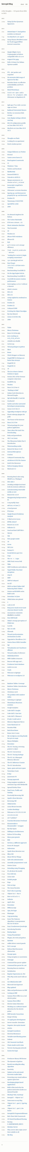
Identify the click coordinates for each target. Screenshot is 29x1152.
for (13, 59)
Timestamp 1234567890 (15, 201)
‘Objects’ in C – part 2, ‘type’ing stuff (17, 1104)
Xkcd (9, 349)
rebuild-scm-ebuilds (13, 341)
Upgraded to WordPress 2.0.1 (16, 639)
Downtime (10, 744)
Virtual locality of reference (16, 653)
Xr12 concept (11, 946)
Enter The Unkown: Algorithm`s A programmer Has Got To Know (16, 921)
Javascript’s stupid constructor (15, 186)
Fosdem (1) (11, 305)
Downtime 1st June (13, 596)
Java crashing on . (13, 337)
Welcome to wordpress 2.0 (15, 675)
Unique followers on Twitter (16, 152)
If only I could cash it (14, 719)
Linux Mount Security (14, 806)
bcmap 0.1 (10, 550)
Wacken (10, 385)
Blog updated (11, 987)
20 (8, 231)
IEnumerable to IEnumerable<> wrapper (15, 825)
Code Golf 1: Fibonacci (14, 716)
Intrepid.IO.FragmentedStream (17, 1113)
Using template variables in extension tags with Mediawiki (17, 783)
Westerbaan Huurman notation (14, 704)
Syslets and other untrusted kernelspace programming (16, 405)
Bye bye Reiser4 (12, 314)
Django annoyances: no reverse (15, 181)
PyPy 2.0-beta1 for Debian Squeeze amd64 (15, 63)
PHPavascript (11, 908)
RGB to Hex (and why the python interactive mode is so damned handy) (17, 1089)
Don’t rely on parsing (14, 891)
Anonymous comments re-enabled (14, 614)
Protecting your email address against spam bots (17, 1078)
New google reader (13, 539)
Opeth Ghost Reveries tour (15, 851)
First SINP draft (12, 618)
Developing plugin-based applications (15, 1083)
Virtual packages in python (16, 347)
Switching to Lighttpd (14, 700)
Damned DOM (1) (13, 174)
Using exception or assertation (17, 957)
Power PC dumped (13, 845)
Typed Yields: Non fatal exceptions (14, 571)
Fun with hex (11, 874)
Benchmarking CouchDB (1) (16, 276)
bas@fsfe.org (11, 382)
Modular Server (12, 1127)
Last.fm (9, 626)
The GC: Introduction (14, 765)
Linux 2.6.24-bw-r (14, 317)
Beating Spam (11, 932)
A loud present (12, 508)
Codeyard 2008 (12, 308)
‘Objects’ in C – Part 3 (14, 893)
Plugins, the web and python (16, 938)
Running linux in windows (16, 968)
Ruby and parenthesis (14, 435)
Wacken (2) (11, 234)
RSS (26, 4)
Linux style (11, 877)
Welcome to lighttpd (13, 673)
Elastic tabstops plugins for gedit (16, 416)
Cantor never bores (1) (14, 157)
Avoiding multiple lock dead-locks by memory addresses (16, 486)
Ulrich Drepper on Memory (16, 355)
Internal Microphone (14, 452)
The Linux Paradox (13, 888)
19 (8, 369)
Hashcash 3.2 (11, 469)
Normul (9, 155)
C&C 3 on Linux (12, 438)
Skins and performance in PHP (17, 990)
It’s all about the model (14, 871)
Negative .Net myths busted (16, 1025)
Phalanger (10, 913)
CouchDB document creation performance (16, 280)
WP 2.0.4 (10, 547)
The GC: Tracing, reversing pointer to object (15, 748)
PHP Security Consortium (15, 1014)
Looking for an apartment (15, 141)
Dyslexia (10, 940)
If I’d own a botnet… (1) (14, 222)
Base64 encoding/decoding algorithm (15, 1065)
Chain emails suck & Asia (15, 1045)
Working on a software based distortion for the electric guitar (16, 1009)
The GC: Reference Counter (16, 762)
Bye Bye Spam (12, 829)
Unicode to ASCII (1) (13, 177)
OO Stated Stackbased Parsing (17, 1119)
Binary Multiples (12, 741)
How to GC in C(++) (13, 896)
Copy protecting (12, 916)
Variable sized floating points (16, 1036)
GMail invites (11, 804)
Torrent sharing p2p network (16, 1048)
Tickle (9, 327)
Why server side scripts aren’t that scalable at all (17, 1131)
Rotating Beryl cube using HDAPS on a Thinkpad (15, 478)
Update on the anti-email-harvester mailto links (15, 1073)
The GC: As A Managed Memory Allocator (14, 759)
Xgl (8, 645)
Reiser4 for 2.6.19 (13, 495)
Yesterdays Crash (13, 771)
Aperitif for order (13, 204)
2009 (9, 207)
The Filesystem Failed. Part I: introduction (16, 442)
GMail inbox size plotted (15, 599)
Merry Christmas (12, 330)
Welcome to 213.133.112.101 (16, 812)
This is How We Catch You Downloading (15, 431)
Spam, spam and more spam (16, 768)
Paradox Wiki (11, 727)
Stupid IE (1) (11, 366)
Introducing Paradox (14, 929)
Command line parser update (16, 962)
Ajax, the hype (12, 910)
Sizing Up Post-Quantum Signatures (15, 23)
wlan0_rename (12, 289)
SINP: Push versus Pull (14, 561)
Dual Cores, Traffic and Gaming (14, 791)
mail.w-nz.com (12, 667)
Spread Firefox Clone (14, 787)
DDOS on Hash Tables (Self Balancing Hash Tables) (15, 587)
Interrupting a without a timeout (17, 285)
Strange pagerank (13, 779)
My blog (10, 1135)
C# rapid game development (16, 1020)
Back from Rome (12, 730)
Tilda (9, 564)
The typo (13, 558)
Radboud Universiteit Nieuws (16, 110)
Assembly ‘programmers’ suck (17, 862)
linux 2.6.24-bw (13, 333)
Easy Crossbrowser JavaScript (17, 926)
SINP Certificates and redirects (17, 567)
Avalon (9, 1028)
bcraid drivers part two (14, 553)
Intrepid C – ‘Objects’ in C (15, 1097)
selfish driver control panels (16, 943)
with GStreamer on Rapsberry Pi (17, 95)
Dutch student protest (14, 144)
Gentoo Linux (11, 865)
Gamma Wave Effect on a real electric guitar (17, 997)
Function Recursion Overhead (17, 821)
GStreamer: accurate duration (17, 190)
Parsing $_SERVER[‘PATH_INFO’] (15, 1123)
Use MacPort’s (15, 37)
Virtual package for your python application (15, 426)
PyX (8, 242)
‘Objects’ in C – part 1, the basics (15, 1109)
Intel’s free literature (14, 463)
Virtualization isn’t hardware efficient (16, 649)
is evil (11, 605)
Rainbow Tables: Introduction (17, 686)
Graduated (10, 401)
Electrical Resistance (14, 1034)
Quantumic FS (12, 777)
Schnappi (10, 960)
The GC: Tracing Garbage (15, 755)
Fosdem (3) (11, 198)
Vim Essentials (12, 228)
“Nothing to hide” (13, 390)
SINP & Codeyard (12, 580)
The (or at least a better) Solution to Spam (15, 373)
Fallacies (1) (11, 527)
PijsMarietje (11, 172)
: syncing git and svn (15, 260)
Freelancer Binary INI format (16, 1058)
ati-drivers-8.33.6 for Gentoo (16, 460)
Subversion (11, 848)
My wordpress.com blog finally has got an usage (17, 737)
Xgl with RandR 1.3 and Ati (16, 398)
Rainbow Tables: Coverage (15, 683)
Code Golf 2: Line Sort (14, 713)
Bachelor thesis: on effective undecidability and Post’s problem (16, 85)
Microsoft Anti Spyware (15, 985)
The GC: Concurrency (14, 752)
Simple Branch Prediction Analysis (15, 515)
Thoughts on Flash (13, 138)
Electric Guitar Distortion (15, 1004)
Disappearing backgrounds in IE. (16, 499)
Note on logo (11, 885)
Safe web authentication (15, 860)
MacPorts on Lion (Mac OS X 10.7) (16, 129)
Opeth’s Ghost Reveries (14, 798)
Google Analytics (12, 708)
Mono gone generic (13, 837)
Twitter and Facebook (14, 169)
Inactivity (10, 1069)
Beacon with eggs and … (15, 661)
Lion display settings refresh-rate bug (16, 119)
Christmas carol (12, 692)
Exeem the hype (12, 1051)
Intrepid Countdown (14, 1031)
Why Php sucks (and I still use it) (17, 978)
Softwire (10, 899)
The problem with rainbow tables (16, 696)
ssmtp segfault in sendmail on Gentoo (17, 299)
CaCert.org (10, 344)
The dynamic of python (14, 1061)
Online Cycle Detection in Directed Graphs (15, 394)
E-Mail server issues (13, 519)
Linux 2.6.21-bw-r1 (13, 409)
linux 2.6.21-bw (12, 422)
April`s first (11, 902)
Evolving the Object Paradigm (17, 311)
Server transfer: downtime (16, 1022)
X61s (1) (10, 295)
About (22, 4)
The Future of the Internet (15, 420)
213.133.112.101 (12, 815)
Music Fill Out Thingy (14, 857)
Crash (9, 670)
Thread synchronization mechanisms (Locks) (15, 635)
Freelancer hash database (15, 664)
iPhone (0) (10, 239)
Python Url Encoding (14, 834)
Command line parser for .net (16, 965)
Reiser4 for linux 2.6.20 (14, 449)
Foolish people (12, 879)
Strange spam (11, 954)
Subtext (9, 1039)
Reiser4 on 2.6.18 (12, 525)
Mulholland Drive (13, 656)
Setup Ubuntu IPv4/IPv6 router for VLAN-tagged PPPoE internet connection (17, 42)
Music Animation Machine (15, 225)
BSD (8, 840)
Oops (9, 556)
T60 (8, 536)
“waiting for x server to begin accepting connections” (16, 256)
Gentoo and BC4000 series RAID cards (15, 592)
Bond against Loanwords (15, 160)
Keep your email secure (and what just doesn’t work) (16, 609)
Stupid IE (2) (11, 363)
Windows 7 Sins (12, 166)
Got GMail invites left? (14, 982)
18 (8, 541)
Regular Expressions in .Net (16, 974)
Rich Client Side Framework (16, 1116)
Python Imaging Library (15, 466)
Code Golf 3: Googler (13, 710)
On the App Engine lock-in (15, 273)
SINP (8, 578)
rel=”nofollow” (12, 818)
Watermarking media (14, 446)
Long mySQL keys (13, 503)
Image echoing (12, 1017)
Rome (9, 352)
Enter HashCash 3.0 (13, 725)
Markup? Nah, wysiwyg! (15, 1095)
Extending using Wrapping (16, 868)
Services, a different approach (17, 843)
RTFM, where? (12, 522)
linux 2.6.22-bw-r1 (13, 387)
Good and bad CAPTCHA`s (15, 530)
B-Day (9, 774)
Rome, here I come (13, 733)
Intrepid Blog (7, 4)
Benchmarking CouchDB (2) (16, 270)
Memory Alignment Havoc (15, 722)
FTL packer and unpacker (14, 73)
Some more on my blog (14, 1100)
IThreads (10, 631)
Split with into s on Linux (16, 106)
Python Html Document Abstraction (15, 950)
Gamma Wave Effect (14, 1001)
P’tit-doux (10, 511)
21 (8, 163)
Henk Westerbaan (13, 90)
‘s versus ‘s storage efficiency (15, 246)
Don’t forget (16, 265)
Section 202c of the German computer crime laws (16, 378)
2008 (9, 320)
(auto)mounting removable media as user (16, 491)
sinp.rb (9, 575)
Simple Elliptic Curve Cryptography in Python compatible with (15, 54)
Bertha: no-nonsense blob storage (15, 114)
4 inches (10, 454)
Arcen (9, 544)
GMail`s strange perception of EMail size (16, 622)
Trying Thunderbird (13, 935)
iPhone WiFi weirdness (14, 236)
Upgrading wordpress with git (17, 412)
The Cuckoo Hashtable (14, 220)
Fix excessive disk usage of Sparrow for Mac (16, 78)
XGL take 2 (10, 482)
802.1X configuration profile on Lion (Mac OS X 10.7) (16, 124)
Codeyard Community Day (15, 457)
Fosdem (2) (11, 303)
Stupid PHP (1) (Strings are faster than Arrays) (15, 359)
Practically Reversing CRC (15, 795)
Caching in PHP (12, 993)
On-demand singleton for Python (15, 216)
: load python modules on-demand (16, 33)
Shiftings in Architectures (15, 831)
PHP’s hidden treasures (14, 658)
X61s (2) (10, 292)
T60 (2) (9, 533)
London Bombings (13, 809)
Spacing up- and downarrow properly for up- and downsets (17, 194)
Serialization (11, 971)
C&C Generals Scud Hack (15, 1042)
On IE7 (9, 583)
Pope (9, 882)
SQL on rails (11, 629)
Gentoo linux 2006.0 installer (16, 642)
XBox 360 (10, 854)
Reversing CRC (12, 801)
